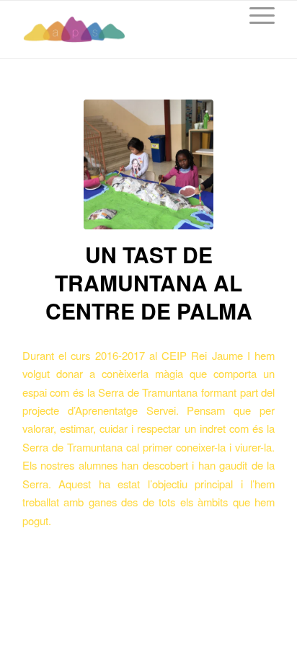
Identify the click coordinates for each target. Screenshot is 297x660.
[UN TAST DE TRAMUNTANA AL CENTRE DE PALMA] (148, 164)
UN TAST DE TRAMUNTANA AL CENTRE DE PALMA (148, 282)
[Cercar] (221, 15)
